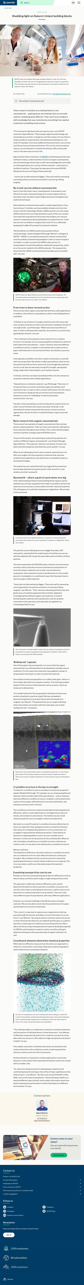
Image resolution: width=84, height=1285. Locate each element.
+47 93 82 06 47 (42, 1118)
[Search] (21, 2)
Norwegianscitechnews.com (62, 94)
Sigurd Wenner (42, 1113)
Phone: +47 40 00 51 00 (11, 1176)
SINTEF (45, 157)
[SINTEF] (8, 2)
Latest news (8, 8)
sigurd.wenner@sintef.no (42, 1120)
